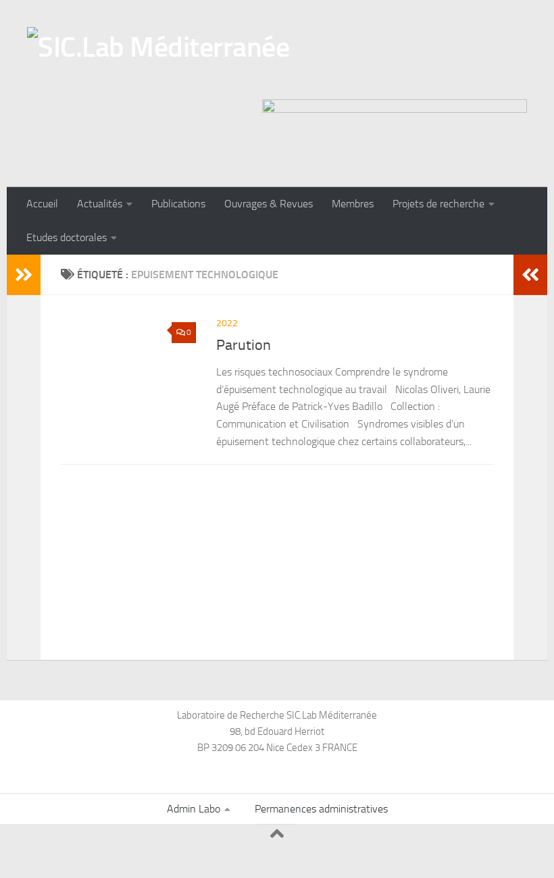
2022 (227, 323)
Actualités (99, 203)
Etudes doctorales (66, 237)
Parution (243, 345)
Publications (178, 203)
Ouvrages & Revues (268, 203)
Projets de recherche (438, 203)
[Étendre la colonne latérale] (24, 275)
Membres (353, 203)
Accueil (42, 203)
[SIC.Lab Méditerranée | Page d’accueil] (158, 60)
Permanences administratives (321, 808)
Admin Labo (193, 808)
